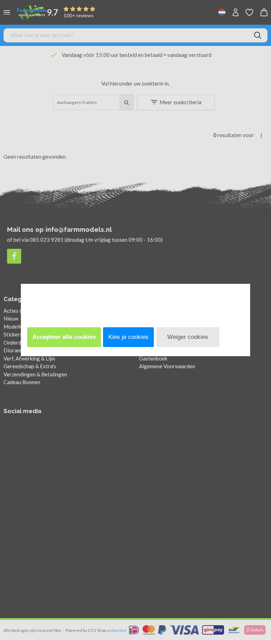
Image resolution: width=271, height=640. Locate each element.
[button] (64, 337)
